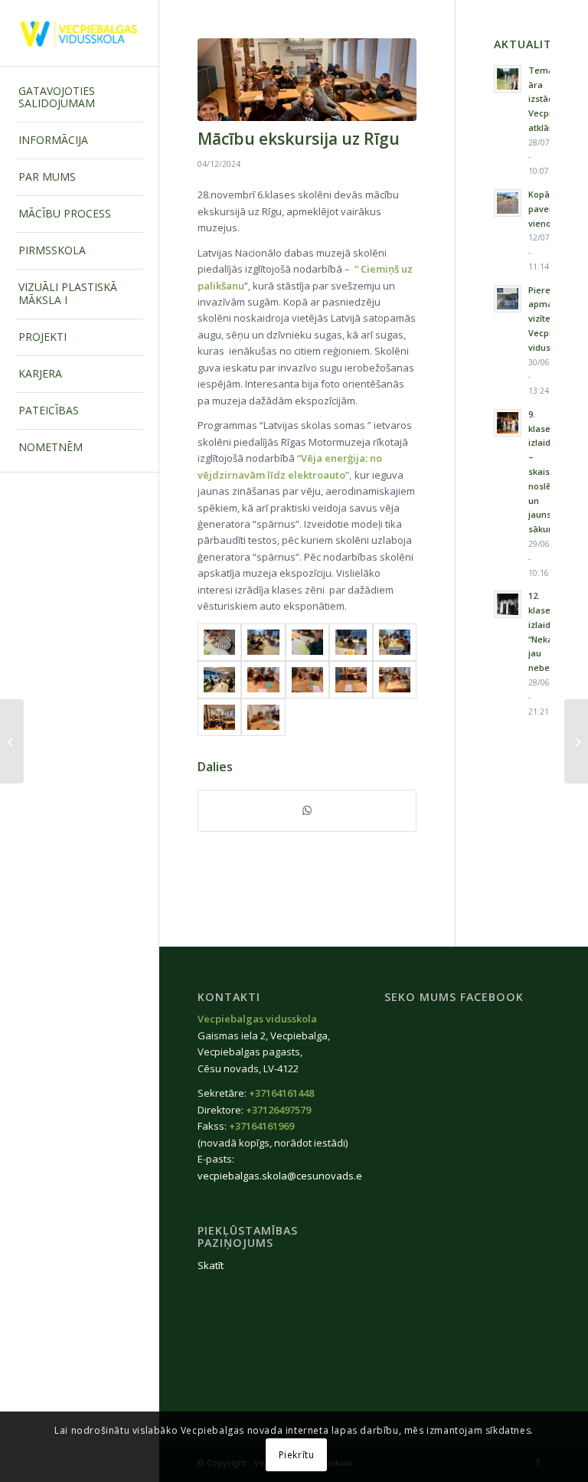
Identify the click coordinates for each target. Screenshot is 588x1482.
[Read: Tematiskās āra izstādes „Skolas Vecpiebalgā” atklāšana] (507, 79)
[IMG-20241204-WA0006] (307, 679)
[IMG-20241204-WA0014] (351, 642)
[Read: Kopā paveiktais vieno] (507, 203)
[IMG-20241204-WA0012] (394, 642)
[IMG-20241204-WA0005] (351, 679)
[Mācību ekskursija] (576, 741)
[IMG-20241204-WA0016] (263, 642)
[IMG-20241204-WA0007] (263, 679)
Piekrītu (297, 1454)
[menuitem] (79, 98)
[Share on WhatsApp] (307, 810)
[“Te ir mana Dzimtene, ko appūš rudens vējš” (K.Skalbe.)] (12, 741)
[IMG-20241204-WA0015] (307, 642)
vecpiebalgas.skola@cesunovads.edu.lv (291, 1176)
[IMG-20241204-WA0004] (394, 679)
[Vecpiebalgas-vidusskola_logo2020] (79, 33)
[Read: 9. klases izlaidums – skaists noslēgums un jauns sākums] (507, 423)
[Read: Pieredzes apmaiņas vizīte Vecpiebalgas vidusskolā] (507, 298)
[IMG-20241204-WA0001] (263, 717)
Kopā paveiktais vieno (549, 208)
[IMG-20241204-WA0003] (307, 79)
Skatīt (211, 1265)
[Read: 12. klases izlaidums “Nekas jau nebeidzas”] (507, 604)
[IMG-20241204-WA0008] (219, 679)
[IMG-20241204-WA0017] (219, 642)
